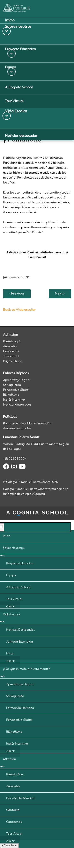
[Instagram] (14, 467)
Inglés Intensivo (14, 399)
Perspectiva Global (16, 390)
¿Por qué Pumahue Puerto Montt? (26, 669)
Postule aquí (11, 341)
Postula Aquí (15, 774)
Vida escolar (11, 614)
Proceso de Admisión (20, 798)
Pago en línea (12, 361)
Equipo (11, 575)
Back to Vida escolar (19, 310)
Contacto (13, 810)
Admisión (9, 759)
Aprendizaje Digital (16, 380)
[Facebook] (6, 467)
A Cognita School (18, 587)
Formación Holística (20, 708)
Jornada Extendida (19, 641)
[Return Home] (16, 8)
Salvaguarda (12, 385)
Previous (17, 294)
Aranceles (10, 346)
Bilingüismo (11, 394)
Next (59, 294)
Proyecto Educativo (19, 563)
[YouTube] (22, 467)
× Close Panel (9, 845)
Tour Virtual (11, 356)
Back (11, 606)
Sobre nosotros (13, 548)
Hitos (10, 653)
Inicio (6, 536)
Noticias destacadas (17, 404)
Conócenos (11, 351)
